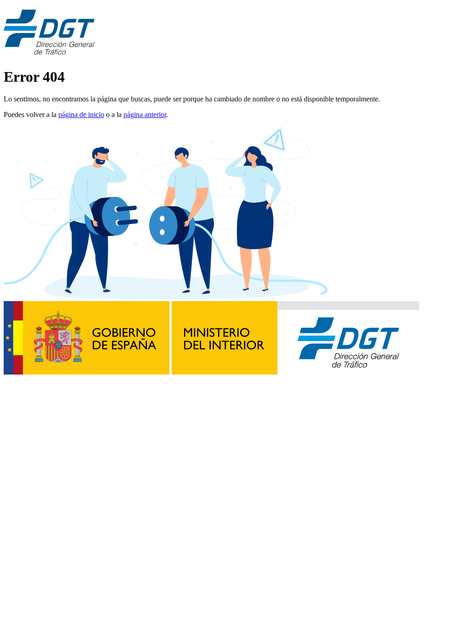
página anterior (144, 114)
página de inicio (81, 114)
